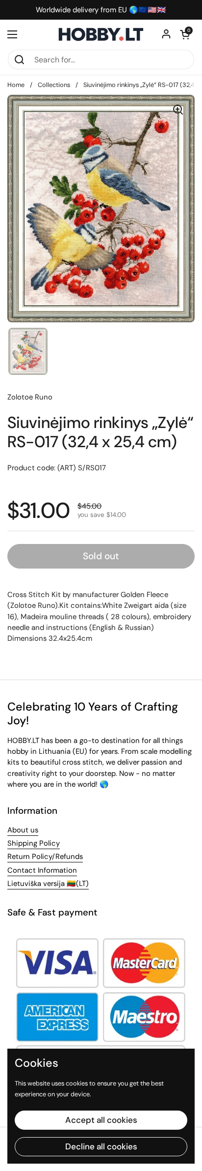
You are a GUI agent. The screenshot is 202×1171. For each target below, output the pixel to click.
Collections (54, 85)
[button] (185, 34)
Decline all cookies (101, 1146)
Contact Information (42, 870)
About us (22, 830)
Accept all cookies (101, 1119)
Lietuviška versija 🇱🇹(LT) (48, 883)
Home (16, 85)
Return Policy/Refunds (45, 856)
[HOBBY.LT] (101, 34)
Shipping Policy (33, 843)
